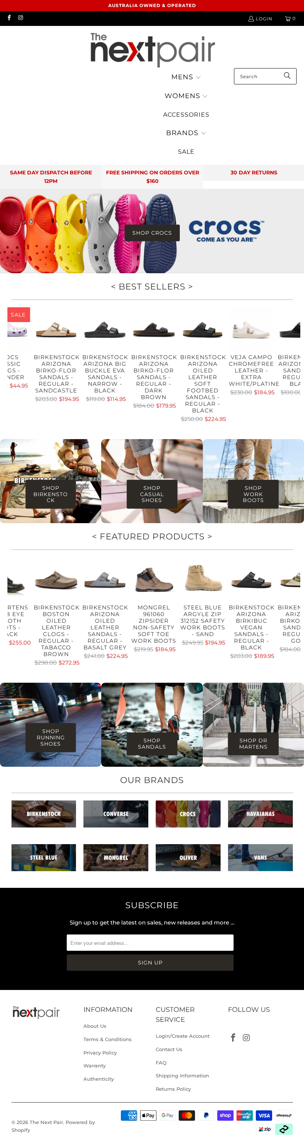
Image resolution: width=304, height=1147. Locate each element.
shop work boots (253, 494)
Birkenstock (43, 817)
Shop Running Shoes (51, 737)
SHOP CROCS (152, 233)
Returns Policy (173, 1089)
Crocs (188, 817)
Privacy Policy (100, 1053)
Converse (115, 817)
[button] (186, 77)
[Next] (293, 366)
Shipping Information (182, 1076)
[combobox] (265, 76)
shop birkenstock (50, 494)
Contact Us (169, 1049)
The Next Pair (46, 1122)
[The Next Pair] (152, 49)
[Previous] (14, 366)
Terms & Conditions (107, 1039)
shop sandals (152, 744)
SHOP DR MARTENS (253, 744)
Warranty (94, 1066)
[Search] (287, 76)
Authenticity (98, 1079)
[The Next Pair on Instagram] (20, 18)
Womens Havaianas (260, 817)
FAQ (161, 1063)
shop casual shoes (152, 494)
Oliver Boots (188, 861)
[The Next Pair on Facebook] (9, 18)
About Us (94, 1026)
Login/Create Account (182, 1036)
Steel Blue (43, 861)
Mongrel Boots (115, 861)
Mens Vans (260, 861)
